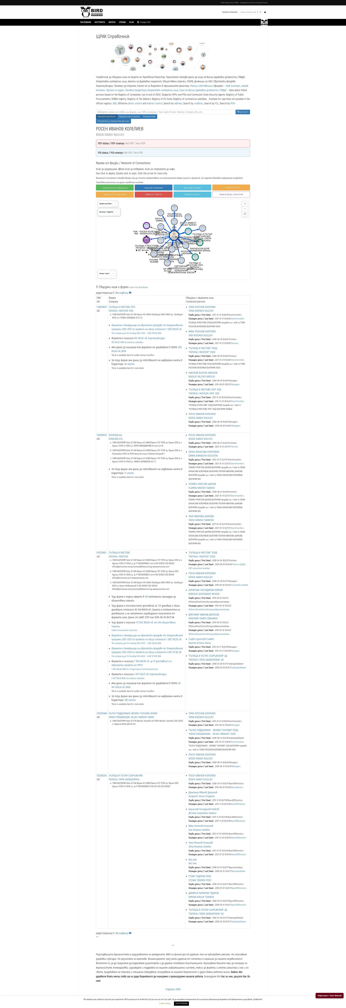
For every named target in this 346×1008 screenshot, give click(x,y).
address (178, 103)
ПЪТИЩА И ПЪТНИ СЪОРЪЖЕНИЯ (126, 775)
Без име (193, 859)
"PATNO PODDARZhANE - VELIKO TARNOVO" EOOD (212, 734)
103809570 (102, 435)
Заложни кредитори (135, 90)
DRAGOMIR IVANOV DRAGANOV (203, 618)
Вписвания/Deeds (149, 116)
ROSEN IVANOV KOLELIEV (201, 418)
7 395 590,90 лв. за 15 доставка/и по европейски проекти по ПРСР (142, 665)
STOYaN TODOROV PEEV (200, 880)
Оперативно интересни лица (162, 90)
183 (146, 596)
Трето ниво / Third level (192, 188)
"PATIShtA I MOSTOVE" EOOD (202, 352)
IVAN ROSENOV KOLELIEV (201, 335)
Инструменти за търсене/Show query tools (113, 121)
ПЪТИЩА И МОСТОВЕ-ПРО (122, 307)
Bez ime (192, 863)
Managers (235, 384)
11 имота (129, 473)
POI (216, 103)
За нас (131, 22)
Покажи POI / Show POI (192, 194)
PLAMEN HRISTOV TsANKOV (202, 488)
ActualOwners (237, 787)
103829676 (102, 307)
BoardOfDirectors (237, 804)
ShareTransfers (237, 318)
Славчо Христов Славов (201, 639)
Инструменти (100, 22)
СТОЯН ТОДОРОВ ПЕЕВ (200, 876)
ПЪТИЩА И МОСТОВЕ (119, 552)
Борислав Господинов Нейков (204, 809)
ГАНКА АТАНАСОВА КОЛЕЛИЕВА (204, 452)
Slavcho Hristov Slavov (200, 643)
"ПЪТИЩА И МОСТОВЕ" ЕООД (203, 348)
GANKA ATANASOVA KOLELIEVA (203, 455)
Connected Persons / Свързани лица (114, 188)
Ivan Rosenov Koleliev (199, 830)
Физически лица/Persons (107, 116)
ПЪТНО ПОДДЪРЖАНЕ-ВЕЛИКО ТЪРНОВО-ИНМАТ (133, 713)
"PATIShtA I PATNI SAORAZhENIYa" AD (206, 659)
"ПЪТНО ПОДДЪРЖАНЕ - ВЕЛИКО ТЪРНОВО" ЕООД (213, 730)
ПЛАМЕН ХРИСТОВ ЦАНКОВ (202, 484)
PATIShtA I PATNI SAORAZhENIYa (124, 779)
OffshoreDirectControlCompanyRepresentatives (209, 609)
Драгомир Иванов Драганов (203, 792)
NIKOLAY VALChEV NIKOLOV (202, 376)
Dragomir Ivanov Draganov (202, 796)
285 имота (130, 700)
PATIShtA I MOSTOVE (118, 556)
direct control (135, 103)
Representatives (238, 871)
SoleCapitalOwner (238, 667)
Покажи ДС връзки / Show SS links (231, 194)
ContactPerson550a (240, 585)
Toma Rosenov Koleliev (200, 846)
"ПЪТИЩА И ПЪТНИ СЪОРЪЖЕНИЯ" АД (208, 656)
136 (159, 605)
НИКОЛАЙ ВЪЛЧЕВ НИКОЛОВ (203, 373)
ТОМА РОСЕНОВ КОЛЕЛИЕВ (202, 307)
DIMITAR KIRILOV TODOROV (201, 897)
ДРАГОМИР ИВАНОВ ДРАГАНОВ (204, 614)
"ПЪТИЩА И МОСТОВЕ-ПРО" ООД (205, 389)
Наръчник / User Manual (329, 995)
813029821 (102, 552)
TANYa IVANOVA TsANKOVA (201, 520)
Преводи (122, 22)
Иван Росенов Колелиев (201, 826)
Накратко (112, 22)
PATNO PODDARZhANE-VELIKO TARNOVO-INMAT (131, 717)
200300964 (102, 713)
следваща (123, 293)
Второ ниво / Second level (153, 188)
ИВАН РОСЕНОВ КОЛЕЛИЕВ (202, 331)
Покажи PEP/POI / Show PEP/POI (115, 194)
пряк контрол (233, 86)
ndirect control (154, 103)
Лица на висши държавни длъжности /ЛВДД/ (203, 90)
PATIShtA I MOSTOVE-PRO (121, 310)
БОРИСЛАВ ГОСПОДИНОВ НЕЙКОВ (206, 590)
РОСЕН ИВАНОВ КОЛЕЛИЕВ (202, 414)
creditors (198, 103)
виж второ (143, 287)
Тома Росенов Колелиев (201, 842)
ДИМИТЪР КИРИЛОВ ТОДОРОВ (204, 893)
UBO (115, 103)
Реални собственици (201, 86)
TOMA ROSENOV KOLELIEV (201, 310)
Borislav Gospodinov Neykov (203, 813)
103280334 (102, 775)
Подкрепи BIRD (173, 989)
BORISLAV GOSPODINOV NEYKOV (204, 594)
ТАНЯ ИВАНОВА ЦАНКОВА (201, 516)
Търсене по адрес (115, 90)
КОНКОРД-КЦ (115, 435)
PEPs (232, 103)
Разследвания (85, 22)
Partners (235, 343)
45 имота (129, 364)
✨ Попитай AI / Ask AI (231, 187)
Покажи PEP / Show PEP (153, 194)
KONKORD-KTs (116, 439)
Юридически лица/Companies (129, 116)
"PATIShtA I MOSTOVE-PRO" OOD (204, 393)
